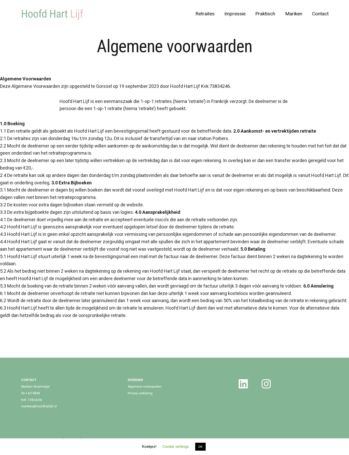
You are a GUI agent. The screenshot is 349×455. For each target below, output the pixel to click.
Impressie (235, 14)
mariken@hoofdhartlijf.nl (39, 406)
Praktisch (265, 14)
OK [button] (200, 447)
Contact (320, 14)
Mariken (293, 14)
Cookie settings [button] (175, 446)
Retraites (205, 14)
